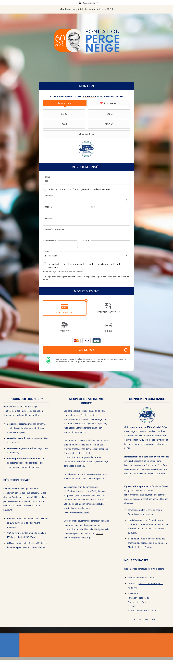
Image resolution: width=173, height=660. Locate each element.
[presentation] (64, 103)
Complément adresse (55, 229)
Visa (86, 340)
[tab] (64, 103)
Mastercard (76, 340)
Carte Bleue (96, 340)
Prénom (49, 207)
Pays (47, 252)
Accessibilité (89, 2)
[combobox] (86, 199)
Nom (93, 207)
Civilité (49, 196)
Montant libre (86, 134)
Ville (87, 241)
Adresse (49, 218)
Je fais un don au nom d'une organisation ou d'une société (79, 189)
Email (48, 177)
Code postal (51, 241)
